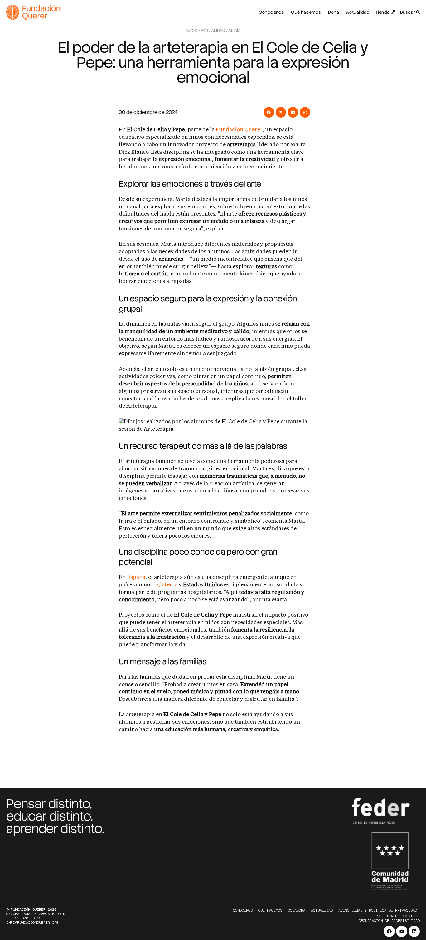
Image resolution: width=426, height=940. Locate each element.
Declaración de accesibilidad (389, 920)
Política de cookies (396, 915)
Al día (234, 30)
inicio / (193, 30)
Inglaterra (165, 585)
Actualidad (322, 910)
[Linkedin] (414, 931)
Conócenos (243, 910)
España (136, 577)
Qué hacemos (270, 910)
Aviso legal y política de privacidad (377, 910)
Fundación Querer (239, 130)
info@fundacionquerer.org (32, 922)
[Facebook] (389, 931)
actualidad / (214, 30)
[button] (269, 112)
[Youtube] (401, 931)
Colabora (296, 910)
